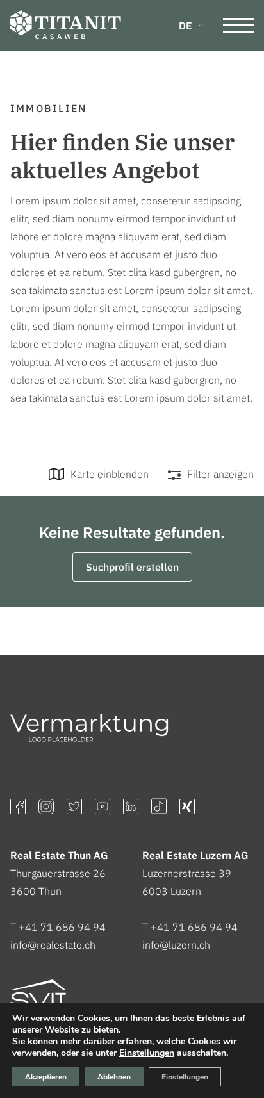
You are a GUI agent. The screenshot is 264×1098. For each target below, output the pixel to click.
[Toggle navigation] (238, 25)
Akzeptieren (46, 1077)
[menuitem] (190, 25)
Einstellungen (146, 1053)
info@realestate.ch (52, 944)
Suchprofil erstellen (132, 567)
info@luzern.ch (176, 944)
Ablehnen (114, 1077)
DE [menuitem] (185, 25)
